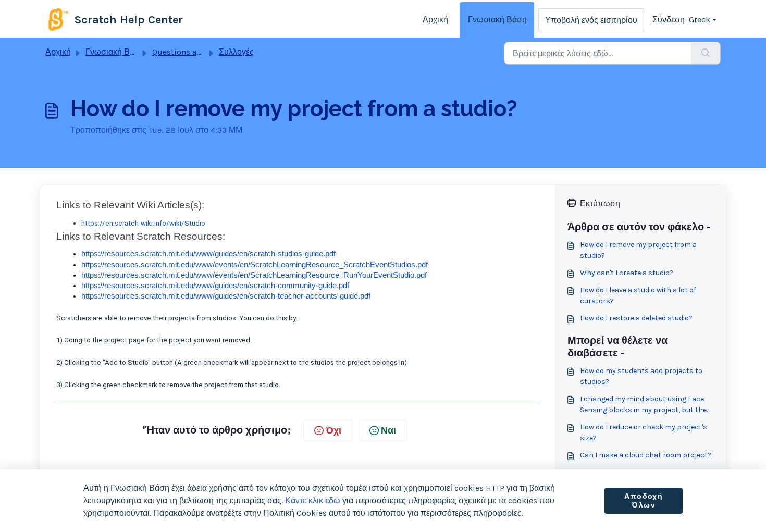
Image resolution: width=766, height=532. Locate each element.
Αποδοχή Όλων (643, 501)
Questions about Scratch (198, 52)
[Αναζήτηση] (706, 53)
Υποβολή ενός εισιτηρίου (591, 20)
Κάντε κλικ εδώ (312, 500)
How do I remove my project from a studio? (638, 250)
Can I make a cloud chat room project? (645, 455)
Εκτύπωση (600, 203)
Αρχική (435, 19)
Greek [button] (699, 19)
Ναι (388, 430)
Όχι (333, 430)
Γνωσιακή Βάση (497, 19)
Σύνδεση (668, 19)
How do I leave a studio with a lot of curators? (638, 295)
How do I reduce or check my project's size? (643, 432)
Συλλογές (236, 52)
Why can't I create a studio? (626, 272)
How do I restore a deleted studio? (636, 318)
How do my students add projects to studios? (641, 376)
